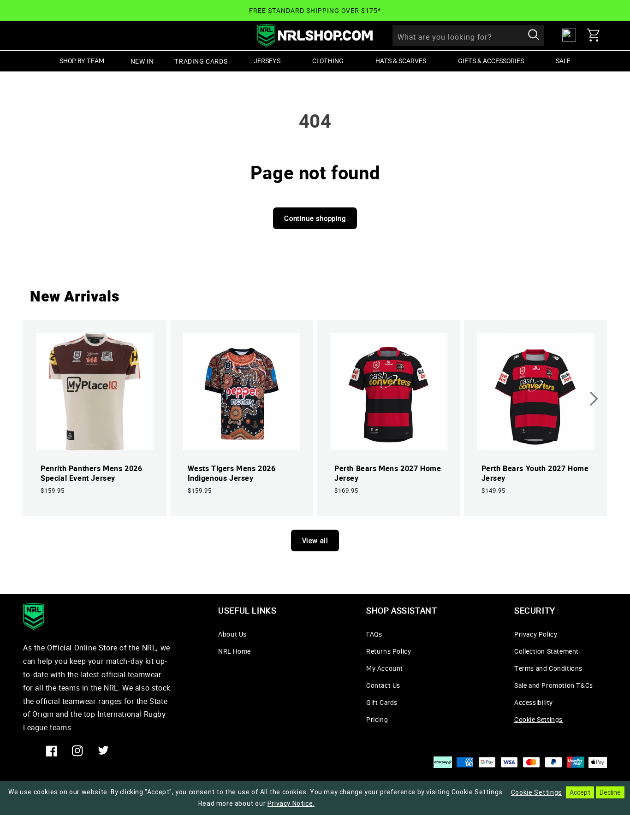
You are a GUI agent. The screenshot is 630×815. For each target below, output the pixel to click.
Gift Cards (382, 702)
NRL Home (234, 651)
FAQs (374, 634)
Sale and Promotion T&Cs (553, 685)
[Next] (593, 399)
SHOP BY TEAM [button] (81, 60)
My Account (384, 668)
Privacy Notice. (291, 803)
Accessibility (533, 702)
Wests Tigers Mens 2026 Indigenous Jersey (232, 473)
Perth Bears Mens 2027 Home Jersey (387, 473)
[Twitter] (103, 750)
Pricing (377, 719)
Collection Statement (546, 651)
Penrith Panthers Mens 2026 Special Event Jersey (92, 473)
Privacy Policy (535, 634)
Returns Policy (388, 651)
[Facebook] (51, 750)
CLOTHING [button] (328, 60)
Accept (580, 792)
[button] (597, 35)
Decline (610, 792)
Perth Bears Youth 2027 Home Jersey (535, 473)
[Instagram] (77, 750)
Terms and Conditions (548, 668)
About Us (232, 634)
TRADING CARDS (200, 61)
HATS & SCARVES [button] (400, 60)
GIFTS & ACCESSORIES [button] (491, 60)
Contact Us (383, 685)
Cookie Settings (538, 719)
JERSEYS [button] (267, 60)
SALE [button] (563, 60)
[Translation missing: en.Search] (533, 35)
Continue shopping (314, 218)
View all (315, 540)
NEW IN (142, 61)
